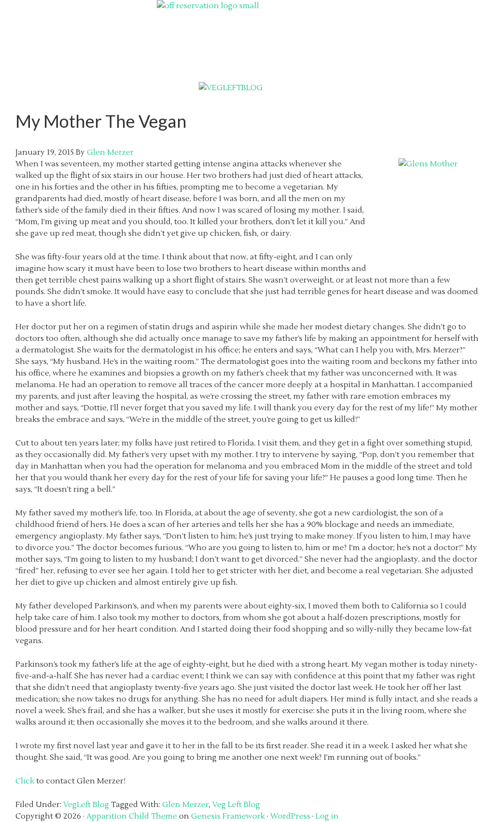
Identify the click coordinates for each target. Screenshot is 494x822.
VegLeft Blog (86, 804)
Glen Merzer (185, 804)
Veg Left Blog (236, 804)
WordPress (290, 816)
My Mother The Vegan (101, 121)
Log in (327, 816)
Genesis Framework (228, 816)
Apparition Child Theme (131, 816)
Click (24, 781)
